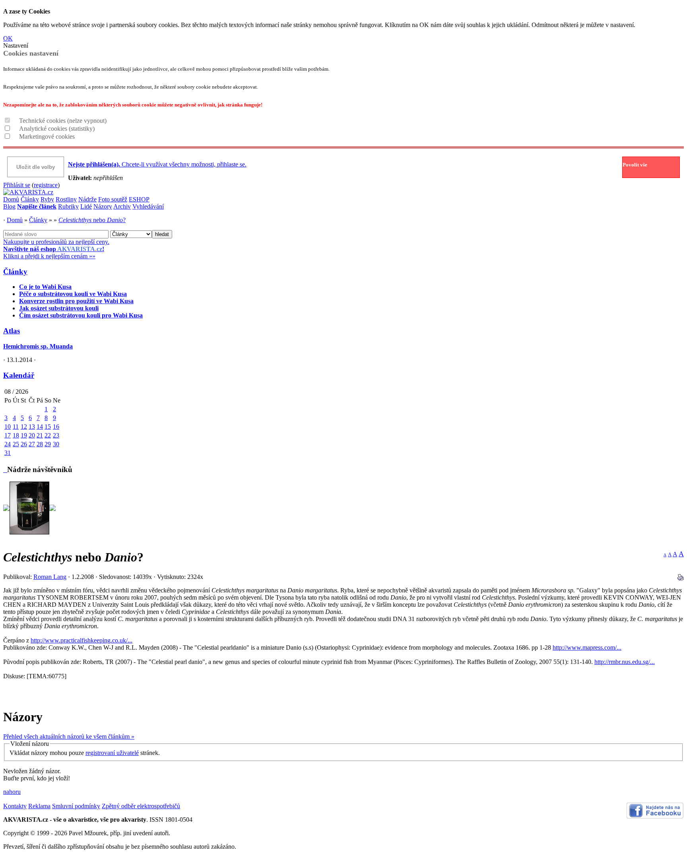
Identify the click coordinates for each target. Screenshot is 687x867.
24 (7, 444)
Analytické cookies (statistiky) (57, 128)
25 (16, 444)
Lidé (86, 206)
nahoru (12, 791)
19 (24, 435)
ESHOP (139, 199)
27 (32, 444)
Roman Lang (49, 576)
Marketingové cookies (47, 136)
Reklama (39, 806)
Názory (102, 206)
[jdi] (5, 469)
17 (7, 435)
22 (48, 435)
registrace (46, 185)
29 (48, 444)
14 (40, 426)
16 (56, 426)
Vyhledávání (148, 206)
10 (7, 426)
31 (7, 452)
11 (16, 426)
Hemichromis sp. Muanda (38, 346)
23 (56, 435)
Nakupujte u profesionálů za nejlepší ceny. (56, 248)
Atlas (11, 331)
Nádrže (87, 199)
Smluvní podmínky (76, 806)
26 (24, 444)
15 (48, 426)
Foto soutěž (112, 199)
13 (32, 426)
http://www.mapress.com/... (587, 647)
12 (24, 426)
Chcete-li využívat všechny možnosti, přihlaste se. (157, 164)
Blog (9, 206)
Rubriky (68, 206)
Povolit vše (635, 165)
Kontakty (15, 806)
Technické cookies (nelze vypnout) (63, 120)
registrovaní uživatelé (112, 752)
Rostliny (66, 199)
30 (56, 444)
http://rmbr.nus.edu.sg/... (624, 661)
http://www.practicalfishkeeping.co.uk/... (81, 640)
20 (32, 435)
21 (40, 435)
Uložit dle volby (35, 167)
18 (16, 435)
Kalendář (18, 375)
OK (8, 38)
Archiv (122, 206)
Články (30, 199)
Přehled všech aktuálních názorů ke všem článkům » (68, 736)
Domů (11, 199)
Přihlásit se (16, 185)
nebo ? (92, 220)
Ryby (47, 199)
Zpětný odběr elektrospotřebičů (141, 806)
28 (40, 444)
